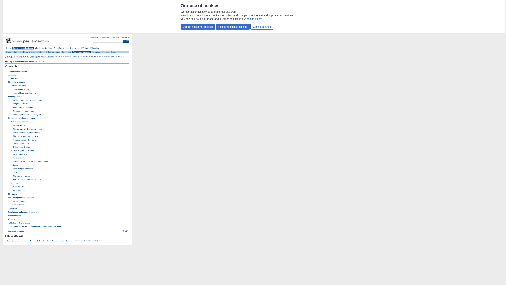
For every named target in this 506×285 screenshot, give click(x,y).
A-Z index (8, 241)
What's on (40, 52)
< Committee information (15, 231)
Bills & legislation (53, 52)
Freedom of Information (37, 241)
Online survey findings (21, 147)
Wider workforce (19, 190)
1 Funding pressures (16, 82)
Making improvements (21, 176)
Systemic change (17, 205)
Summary (12, 75)
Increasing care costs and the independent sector (29, 162)
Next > (125, 231)
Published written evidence (19, 223)
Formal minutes (14, 216)
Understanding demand (19, 122)
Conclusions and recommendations (22, 212)
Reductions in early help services (25, 140)
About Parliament (61, 48)
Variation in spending (21, 154)
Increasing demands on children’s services (27, 100)
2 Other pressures (15, 97)
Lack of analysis (19, 125)
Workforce (14, 183)
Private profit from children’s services (27, 179)
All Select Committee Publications (91, 56)
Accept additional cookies (198, 26)
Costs (15, 165)
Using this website (58, 241)
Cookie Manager (97, 240)
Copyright (69, 241)
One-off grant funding (21, 89)
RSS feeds (115, 37)
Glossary (16, 241)
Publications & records (81, 52)
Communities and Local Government (17, 58)
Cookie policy (87, 240)
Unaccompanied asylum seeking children (28, 115)
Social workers (18, 187)
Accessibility (94, 37)
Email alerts (105, 37)
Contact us (125, 37)
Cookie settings (262, 26)
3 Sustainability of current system (21, 118)
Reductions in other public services (26, 133)
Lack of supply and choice (23, 169)
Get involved (75, 48)
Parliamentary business (23, 48)
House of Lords (29, 52)
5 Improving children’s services (21, 198)
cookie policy (254, 18)
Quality (16, 172)
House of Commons (13, 52)
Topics (113, 52)
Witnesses (12, 219)
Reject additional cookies (232, 26)
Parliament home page (21, 56)
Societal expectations (21, 143)
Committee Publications (72, 56)
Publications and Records (55, 56)
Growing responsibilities (20, 104)
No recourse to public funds (23, 111)
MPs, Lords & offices (43, 48)
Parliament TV (97, 52)
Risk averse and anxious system (25, 136)
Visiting (85, 48)
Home (8, 48)
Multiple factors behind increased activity (28, 129)
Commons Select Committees (113, 56)
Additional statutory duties (23, 107)
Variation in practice (20, 158)
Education (94, 48)
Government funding (18, 86)
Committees (66, 52)
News (107, 52)
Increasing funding (18, 201)
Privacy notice (78, 240)
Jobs (48, 241)
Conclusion (12, 208)
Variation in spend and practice (22, 151)
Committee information (17, 71)
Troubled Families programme (24, 93)
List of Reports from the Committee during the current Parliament (34, 226)
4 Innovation (13, 194)
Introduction (13, 78)
